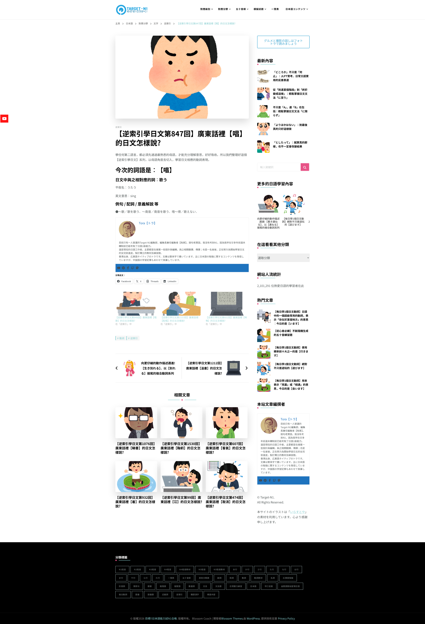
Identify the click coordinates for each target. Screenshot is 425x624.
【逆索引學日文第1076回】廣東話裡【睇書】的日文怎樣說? (136, 448)
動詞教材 (258, 577)
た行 (272, 569)
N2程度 (137, 569)
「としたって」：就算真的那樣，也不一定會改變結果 (290, 144)
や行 (133, 577)
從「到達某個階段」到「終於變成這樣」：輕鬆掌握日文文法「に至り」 (290, 94)
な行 (284, 569)
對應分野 (223, 9)
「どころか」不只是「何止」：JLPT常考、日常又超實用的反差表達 (291, 76)
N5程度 (202, 569)
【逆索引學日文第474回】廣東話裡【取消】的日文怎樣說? (226, 501)
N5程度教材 (219, 569)
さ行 (259, 569)
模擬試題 (259, 9)
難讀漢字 (195, 594)
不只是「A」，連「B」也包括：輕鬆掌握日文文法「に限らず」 (290, 111)
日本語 (253, 586)
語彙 (137, 594)
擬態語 (163, 586)
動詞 (121, 338)
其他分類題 (204, 577)
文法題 (218, 586)
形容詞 (122, 586)
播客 (150, 586)
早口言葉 (269, 586)
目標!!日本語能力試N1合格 (161, 618)
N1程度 (122, 569)
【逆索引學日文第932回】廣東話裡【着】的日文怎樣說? (135, 501)
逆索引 (118, 127)
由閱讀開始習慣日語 (290, 586)
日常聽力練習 (236, 586)
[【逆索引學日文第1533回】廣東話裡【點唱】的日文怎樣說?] (181, 304)
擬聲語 (177, 586)
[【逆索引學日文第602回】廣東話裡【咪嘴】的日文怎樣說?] (227, 304)
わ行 (158, 577)
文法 (205, 586)
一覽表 (275, 9)
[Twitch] (132, 268)
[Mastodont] (137, 268)
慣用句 (136, 586)
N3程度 (152, 569)
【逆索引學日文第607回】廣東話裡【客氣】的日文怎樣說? (226, 448)
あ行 (235, 569)
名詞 (273, 577)
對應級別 (205, 9)
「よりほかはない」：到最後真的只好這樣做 (290, 127)
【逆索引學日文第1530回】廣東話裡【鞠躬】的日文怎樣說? (181, 448)
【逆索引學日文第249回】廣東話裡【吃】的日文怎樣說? (296, 223)
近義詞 (165, 594)
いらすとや (297, 512)
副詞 (219, 577)
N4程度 (167, 569)
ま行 (121, 577)
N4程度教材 (184, 569)
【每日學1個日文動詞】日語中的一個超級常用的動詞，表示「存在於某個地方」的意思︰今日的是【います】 (291, 317)
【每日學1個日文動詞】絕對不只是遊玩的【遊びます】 (271, 221)
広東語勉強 (288, 577)
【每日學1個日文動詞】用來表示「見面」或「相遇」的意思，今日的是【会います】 (291, 384)
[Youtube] (118, 268)
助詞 (232, 577)
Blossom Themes (232, 618)
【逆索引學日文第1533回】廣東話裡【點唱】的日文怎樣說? (179, 319)
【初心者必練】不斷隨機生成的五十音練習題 (291, 333)
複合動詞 (123, 594)
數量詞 (192, 586)
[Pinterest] (123, 268)
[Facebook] (128, 268)
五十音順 (241, 9)
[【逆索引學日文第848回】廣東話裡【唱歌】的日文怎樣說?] (136, 304)
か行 (247, 569)
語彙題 (151, 594)
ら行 (145, 577)
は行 (296, 569)
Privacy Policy (286, 618)
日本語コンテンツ (295, 9)
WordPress (253, 618)
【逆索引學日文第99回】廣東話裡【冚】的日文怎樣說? (181, 499)
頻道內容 (211, 594)
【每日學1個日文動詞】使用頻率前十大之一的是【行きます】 (291, 351)
